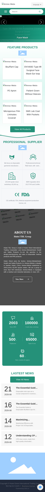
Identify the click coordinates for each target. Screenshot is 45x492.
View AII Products (23, 129)
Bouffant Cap (12, 67)
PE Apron (11, 90)
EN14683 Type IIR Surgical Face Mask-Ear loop (32, 70)
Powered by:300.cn (22, 488)
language (36, 4)
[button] (41, 22)
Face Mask (22, 37)
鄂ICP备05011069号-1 (13, 486)
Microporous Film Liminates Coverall (12, 114)
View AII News (22, 379)
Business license (28, 486)
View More (19, 279)
